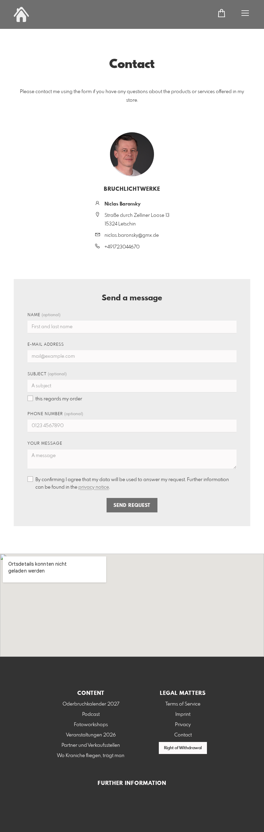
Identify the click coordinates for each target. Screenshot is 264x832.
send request (132, 505)
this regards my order (58, 399)
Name (44, 315)
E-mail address (46, 345)
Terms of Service (182, 704)
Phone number (55, 414)
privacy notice (93, 487)
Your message (45, 444)
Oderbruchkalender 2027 (91, 704)
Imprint (182, 714)
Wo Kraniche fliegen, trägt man (90, 755)
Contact (183, 735)
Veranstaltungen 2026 (91, 735)
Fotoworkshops (91, 724)
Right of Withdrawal (183, 748)
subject (47, 374)
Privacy (183, 724)
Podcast (91, 714)
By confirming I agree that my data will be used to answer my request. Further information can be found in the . (132, 483)
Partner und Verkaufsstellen (91, 745)
